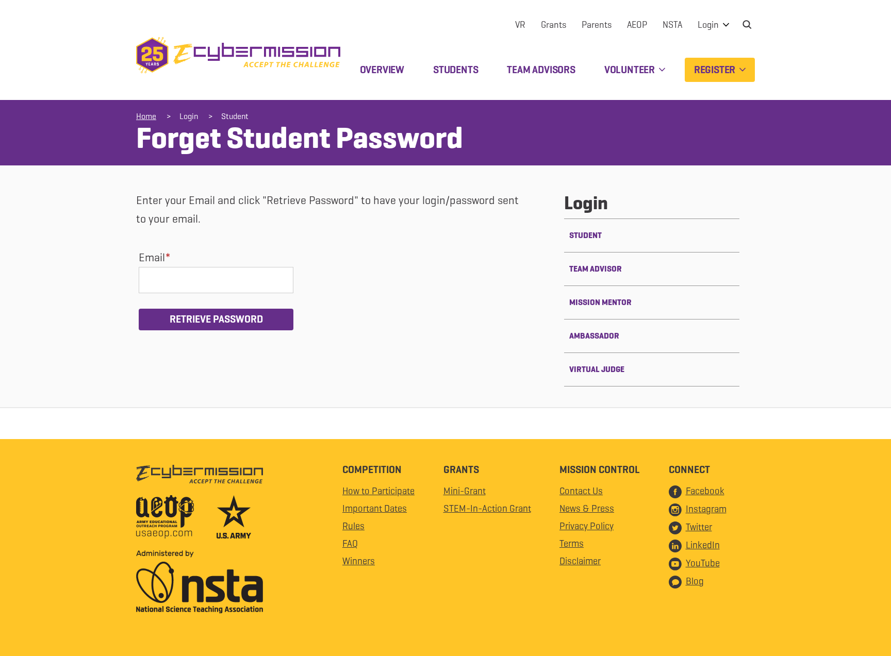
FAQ (350, 543)
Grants (553, 24)
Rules (353, 526)
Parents (597, 24)
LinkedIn (703, 545)
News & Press (586, 508)
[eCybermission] (199, 477)
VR (520, 24)
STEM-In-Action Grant (487, 508)
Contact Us (581, 491)
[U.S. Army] (234, 519)
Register (715, 69)
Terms (571, 543)
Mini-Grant (464, 491)
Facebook (705, 491)
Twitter (699, 527)
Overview (382, 69)
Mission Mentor (600, 302)
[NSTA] (199, 584)
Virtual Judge (596, 369)
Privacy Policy (586, 526)
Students (455, 69)
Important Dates (374, 508)
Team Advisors (541, 69)
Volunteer (630, 69)
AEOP (637, 24)
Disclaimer (580, 561)
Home (146, 116)
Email (152, 257)
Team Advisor (595, 269)
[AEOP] (175, 519)
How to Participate (378, 491)
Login (709, 24)
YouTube (703, 563)
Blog (695, 581)
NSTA (672, 24)
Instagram (706, 509)
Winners (358, 561)
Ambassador (594, 336)
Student (235, 116)
